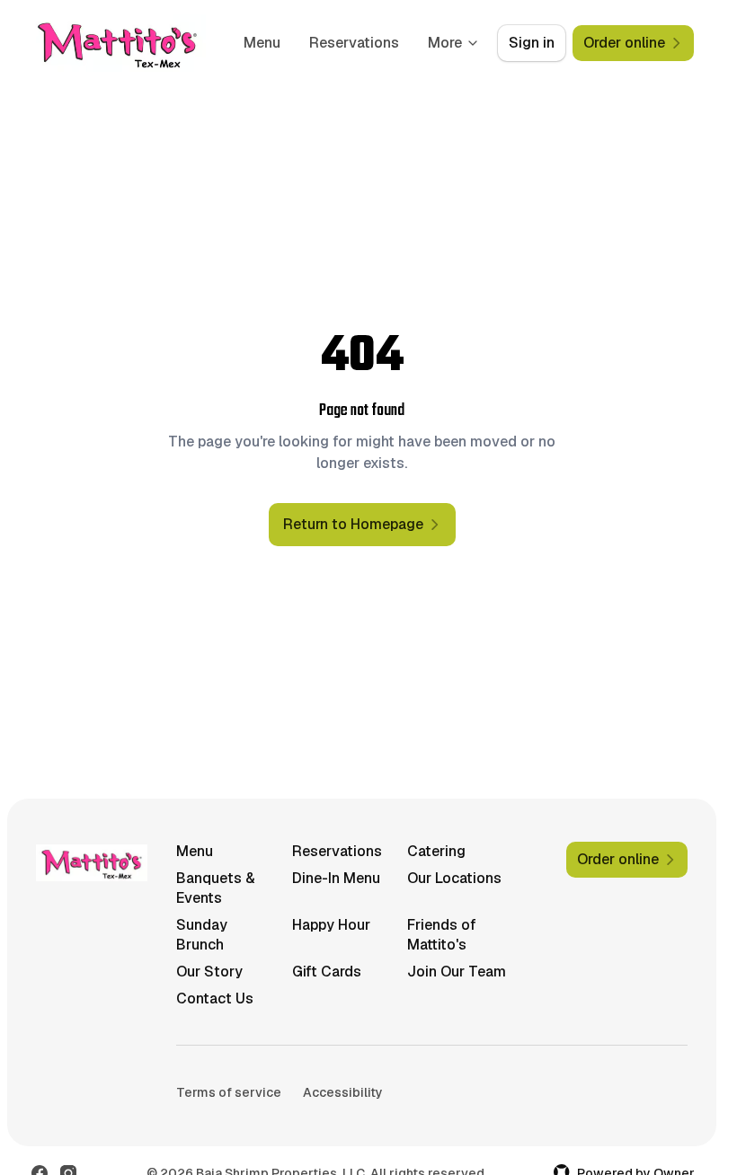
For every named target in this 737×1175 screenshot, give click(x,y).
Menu (262, 42)
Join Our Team (456, 971)
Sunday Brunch (201, 934)
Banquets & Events (215, 888)
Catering (436, 851)
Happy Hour (331, 924)
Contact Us (214, 998)
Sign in (532, 42)
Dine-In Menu (336, 878)
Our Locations (454, 878)
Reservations (354, 42)
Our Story (209, 971)
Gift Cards (326, 971)
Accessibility (343, 1092)
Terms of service (228, 1092)
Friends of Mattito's (441, 934)
